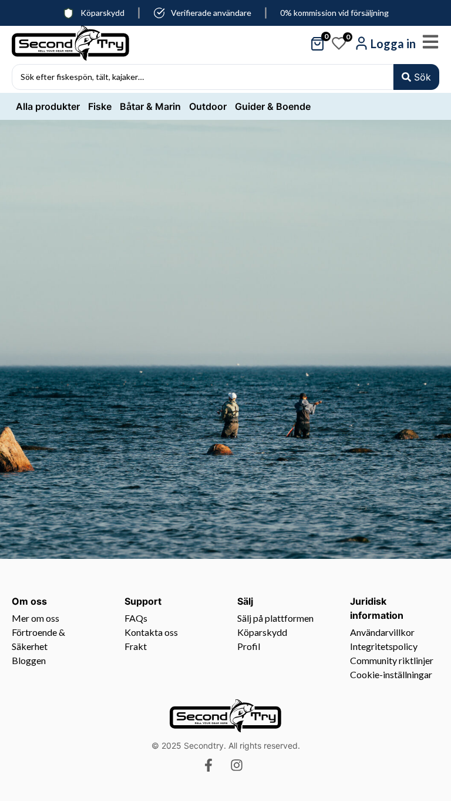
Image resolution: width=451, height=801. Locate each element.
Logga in (393, 43)
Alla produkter (48, 106)
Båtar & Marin (150, 106)
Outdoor (208, 106)
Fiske (100, 106)
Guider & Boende (273, 106)
